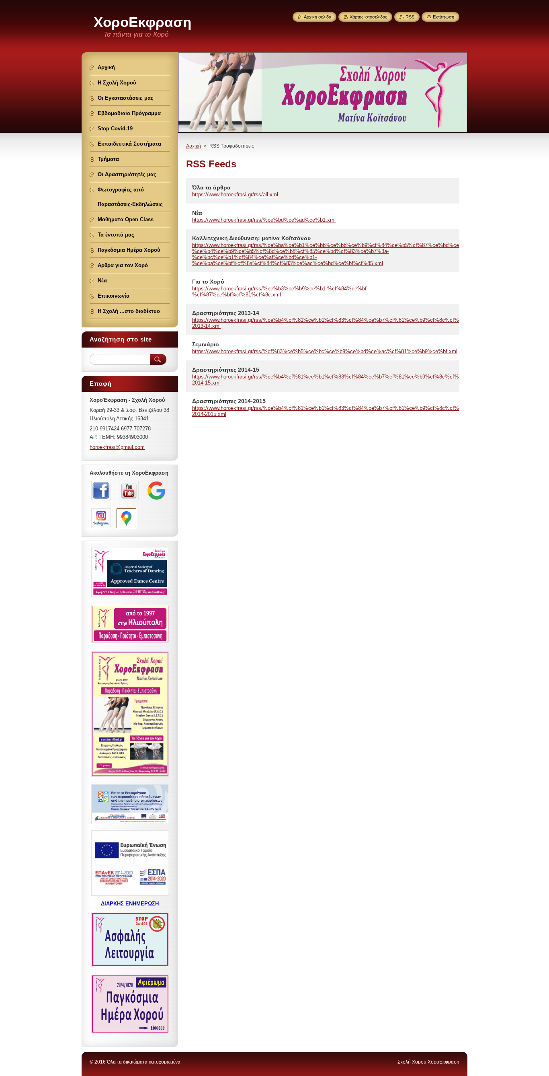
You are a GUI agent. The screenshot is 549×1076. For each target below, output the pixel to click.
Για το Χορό (208, 281)
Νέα (197, 213)
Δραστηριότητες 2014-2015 (229, 401)
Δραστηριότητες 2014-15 (225, 369)
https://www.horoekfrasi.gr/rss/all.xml (235, 194)
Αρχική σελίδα (317, 16)
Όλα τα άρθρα (211, 187)
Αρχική (193, 146)
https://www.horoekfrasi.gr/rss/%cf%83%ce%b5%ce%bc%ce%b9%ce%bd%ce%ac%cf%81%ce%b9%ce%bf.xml (324, 351)
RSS (410, 16)
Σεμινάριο (205, 344)
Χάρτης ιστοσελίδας (368, 16)
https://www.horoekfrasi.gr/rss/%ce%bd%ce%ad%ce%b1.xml (264, 220)
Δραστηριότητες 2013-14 (225, 313)
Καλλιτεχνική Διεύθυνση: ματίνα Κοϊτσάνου (251, 238)
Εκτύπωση (443, 16)
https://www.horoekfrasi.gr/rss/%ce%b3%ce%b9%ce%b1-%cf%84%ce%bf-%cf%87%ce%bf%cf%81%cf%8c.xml (280, 292)
